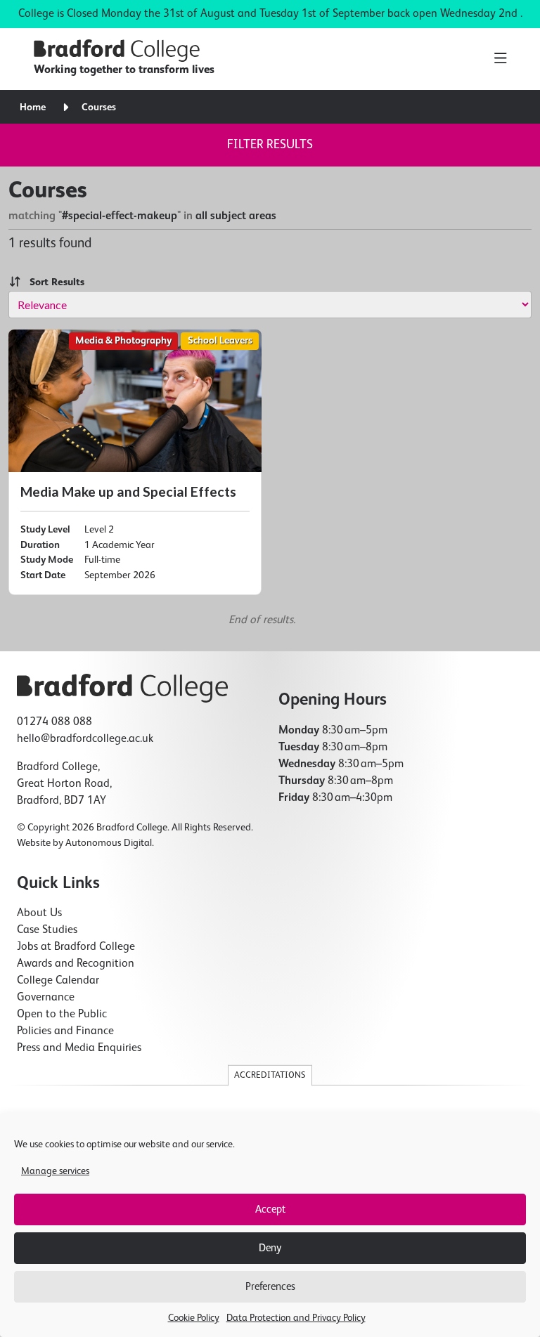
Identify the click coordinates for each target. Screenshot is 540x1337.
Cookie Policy (193, 1318)
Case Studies (47, 930)
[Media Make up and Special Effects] (135, 462)
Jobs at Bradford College (76, 947)
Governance (46, 997)
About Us (39, 913)
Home (33, 107)
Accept (270, 1209)
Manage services (55, 1171)
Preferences (270, 1286)
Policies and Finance (65, 1031)
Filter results (270, 144)
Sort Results (52, 282)
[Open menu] (500, 59)
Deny (270, 1248)
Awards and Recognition (75, 964)
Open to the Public (62, 1014)
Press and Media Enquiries (79, 1048)
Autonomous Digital (108, 843)
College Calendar (58, 980)
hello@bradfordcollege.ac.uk (85, 739)
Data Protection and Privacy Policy (296, 1318)
